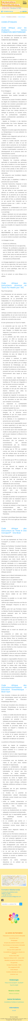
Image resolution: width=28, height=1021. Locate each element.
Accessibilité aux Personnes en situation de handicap (14, 952)
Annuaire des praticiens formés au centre (14, 942)
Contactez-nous (14, 974)
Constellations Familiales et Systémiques (14, 1002)
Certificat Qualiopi (14, 947)
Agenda (24, 11)
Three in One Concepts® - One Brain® (14, 982)
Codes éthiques (14, 969)
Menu (24, 1)
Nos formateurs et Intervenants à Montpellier (14, 945)
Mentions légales (14, 1017)
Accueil (14, 1010)
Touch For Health (14, 985)
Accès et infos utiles (14, 955)
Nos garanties (14, 962)
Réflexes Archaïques (14, 993)
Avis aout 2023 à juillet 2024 (14, 949)
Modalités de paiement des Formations (14, 960)
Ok (21, 904)
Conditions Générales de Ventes (14, 972)
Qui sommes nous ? (14, 938)
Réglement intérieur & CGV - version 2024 (14, 958)
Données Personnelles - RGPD (14, 965)
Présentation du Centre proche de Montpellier (14, 935)
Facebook (2, 900)
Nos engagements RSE (14, 967)
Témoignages (14, 940)
